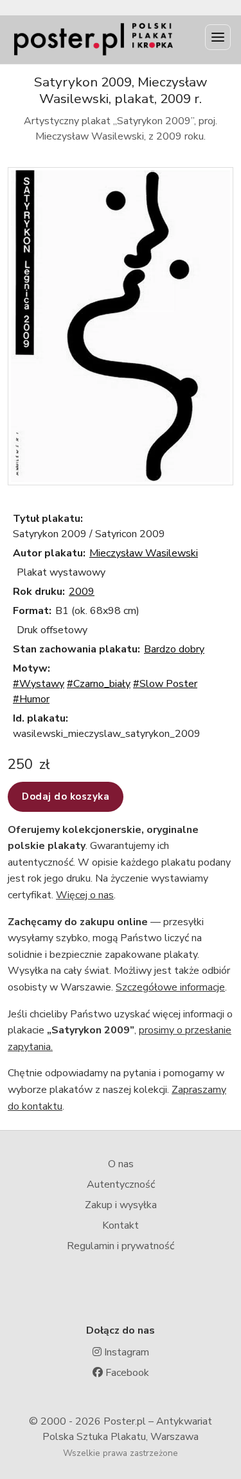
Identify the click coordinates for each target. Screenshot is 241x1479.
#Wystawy (38, 684)
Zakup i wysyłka (121, 1205)
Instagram (125, 1352)
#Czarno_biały (98, 684)
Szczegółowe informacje (170, 987)
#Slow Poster (165, 684)
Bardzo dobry (174, 649)
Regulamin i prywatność (120, 1246)
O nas (121, 1164)
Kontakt (120, 1225)
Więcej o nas (85, 895)
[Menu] (218, 37)
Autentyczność (121, 1184)
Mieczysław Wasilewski (143, 553)
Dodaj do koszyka (65, 796)
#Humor (31, 699)
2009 (81, 592)
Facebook (126, 1373)
